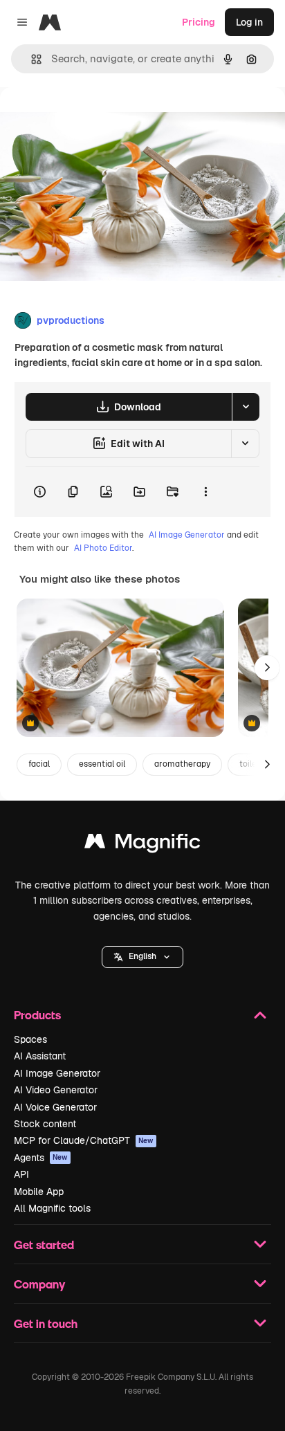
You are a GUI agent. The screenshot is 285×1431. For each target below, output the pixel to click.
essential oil (102, 763)
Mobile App (39, 1191)
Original (88, 118)
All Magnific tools (52, 1208)
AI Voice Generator (55, 1107)
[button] (142, 957)
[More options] (205, 492)
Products (37, 1015)
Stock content (45, 1124)
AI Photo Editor (103, 548)
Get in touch (45, 1323)
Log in (249, 22)
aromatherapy (182, 763)
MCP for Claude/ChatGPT (84, 1140)
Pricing (198, 22)
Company (39, 1284)
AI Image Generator (187, 534)
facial (39, 763)
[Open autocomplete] (31, 59)
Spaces (30, 1039)
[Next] (267, 668)
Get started (44, 1244)
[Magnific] (142, 844)
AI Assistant (40, 1056)
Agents (41, 1157)
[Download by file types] (245, 407)
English (142, 956)
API (21, 1174)
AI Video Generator (56, 1090)
